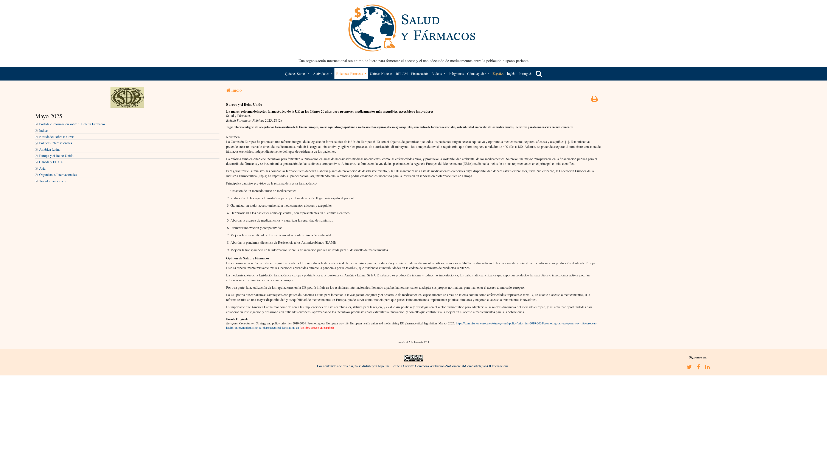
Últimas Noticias (381, 73)
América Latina (49, 149)
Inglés (511, 73)
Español (498, 73)
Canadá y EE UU (51, 162)
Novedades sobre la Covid (57, 136)
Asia (42, 168)
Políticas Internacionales (55, 143)
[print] (594, 100)
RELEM (402, 73)
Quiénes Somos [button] (296, 73)
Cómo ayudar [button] (477, 73)
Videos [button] (437, 73)
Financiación (420, 73)
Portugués (525, 73)
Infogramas (456, 73)
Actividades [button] (321, 73)
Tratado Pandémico (52, 181)
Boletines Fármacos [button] (350, 73)
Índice (43, 130)
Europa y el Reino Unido (56, 155)
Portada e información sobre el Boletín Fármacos (72, 124)
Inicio (236, 90)
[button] (539, 73)
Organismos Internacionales (58, 174)
